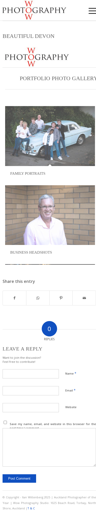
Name (70, 373)
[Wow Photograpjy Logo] (38, 10)
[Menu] (89, 11)
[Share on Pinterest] (61, 298)
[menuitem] (89, 11)
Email (70, 390)
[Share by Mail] (84, 298)
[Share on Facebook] (14, 298)
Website (71, 407)
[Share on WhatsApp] (37, 298)
